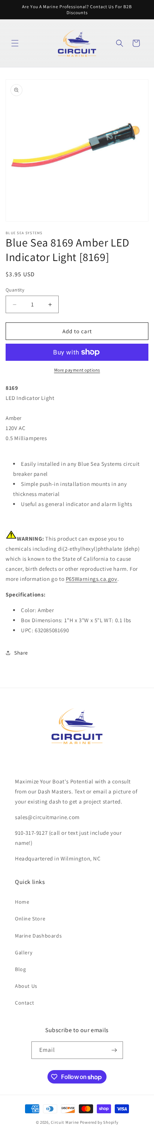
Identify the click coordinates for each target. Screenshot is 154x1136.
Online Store (30, 918)
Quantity (15, 290)
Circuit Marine (65, 1122)
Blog (20, 969)
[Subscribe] (114, 1050)
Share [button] (21, 652)
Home (22, 901)
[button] (15, 43)
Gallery (23, 952)
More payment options (77, 370)
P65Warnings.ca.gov (91, 578)
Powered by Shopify (99, 1122)
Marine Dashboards (38, 935)
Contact (24, 1002)
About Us (26, 986)
